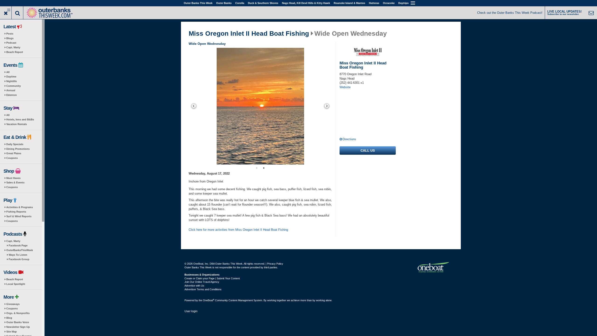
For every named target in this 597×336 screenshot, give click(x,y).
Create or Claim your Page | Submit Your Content (212, 278)
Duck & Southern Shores (263, 3)
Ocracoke (389, 3)
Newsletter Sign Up (18, 327)
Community (13, 85)
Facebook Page (18, 245)
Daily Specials (14, 144)
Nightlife (11, 81)
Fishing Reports (16, 211)
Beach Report (14, 52)
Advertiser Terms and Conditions (203, 289)
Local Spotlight (15, 284)
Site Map (11, 331)
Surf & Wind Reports (18, 216)
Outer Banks (224, 3)
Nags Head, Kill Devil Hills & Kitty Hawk (306, 3)
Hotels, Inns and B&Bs (20, 119)
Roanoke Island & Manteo (349, 3)
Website (345, 87)
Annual (10, 90)
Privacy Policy (275, 263)
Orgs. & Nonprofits (18, 313)
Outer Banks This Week (198, 3)
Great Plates (13, 153)
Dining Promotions (18, 148)
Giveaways (13, 304)
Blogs (10, 38)
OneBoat (208, 300)
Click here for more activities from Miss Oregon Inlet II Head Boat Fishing (238, 229)
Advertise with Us (194, 285)
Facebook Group (19, 259)
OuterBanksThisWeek (19, 250)
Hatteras (374, 3)
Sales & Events (15, 182)
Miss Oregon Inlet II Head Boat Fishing (249, 33)
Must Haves (13, 178)
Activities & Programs (19, 207)
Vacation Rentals (16, 124)
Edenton (11, 95)
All (8, 72)
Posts (9, 33)
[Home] (49, 12)
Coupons (12, 158)
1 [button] (256, 168)
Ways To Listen (18, 254)
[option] (260, 106)
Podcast (11, 42)
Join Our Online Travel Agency (201, 281)
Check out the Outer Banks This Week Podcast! (509, 12)
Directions (349, 139)
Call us (368, 150)
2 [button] (263, 168)
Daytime (11, 76)
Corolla (239, 3)
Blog (9, 317)
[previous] (193, 106)
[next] (326, 106)
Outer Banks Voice (17, 322)
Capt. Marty (13, 47)
